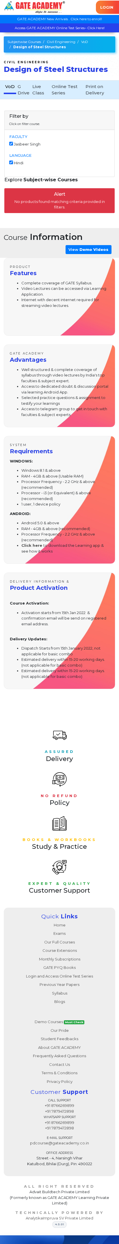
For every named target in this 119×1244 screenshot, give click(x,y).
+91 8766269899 (59, 1105)
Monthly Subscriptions (59, 959)
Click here (31, 545)
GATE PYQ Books (59, 967)
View (88, 249)
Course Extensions (59, 950)
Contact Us (59, 1064)
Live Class (38, 90)
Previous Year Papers (59, 984)
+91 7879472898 (59, 1111)
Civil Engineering (61, 42)
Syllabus (59, 993)
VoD (84, 42)
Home (60, 925)
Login (106, 7)
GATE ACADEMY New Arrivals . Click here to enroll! (59, 19)
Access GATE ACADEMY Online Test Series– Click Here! (60, 28)
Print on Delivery (94, 90)
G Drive (23, 90)
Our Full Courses (59, 942)
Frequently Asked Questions (59, 1055)
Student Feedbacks (59, 1038)
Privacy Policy (59, 1081)
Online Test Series (64, 90)
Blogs (59, 1001)
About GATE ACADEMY (59, 1047)
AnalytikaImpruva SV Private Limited (59, 1218)
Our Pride (60, 1030)
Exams (59, 933)
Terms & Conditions (59, 1072)
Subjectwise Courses (24, 42)
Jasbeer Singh (27, 144)
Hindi (18, 163)
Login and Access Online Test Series (59, 976)
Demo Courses (59, 1021)
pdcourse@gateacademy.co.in (59, 1143)
